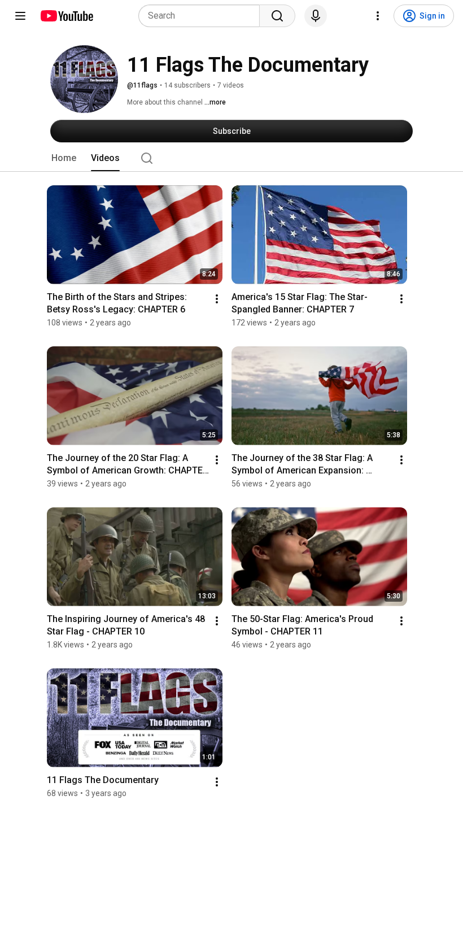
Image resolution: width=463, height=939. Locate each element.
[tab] (63, 158)
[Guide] (20, 16)
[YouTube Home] (66, 16)
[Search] (277, 16)
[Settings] (378, 16)
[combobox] (202, 16)
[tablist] (231, 158)
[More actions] (217, 299)
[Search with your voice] (315, 16)
